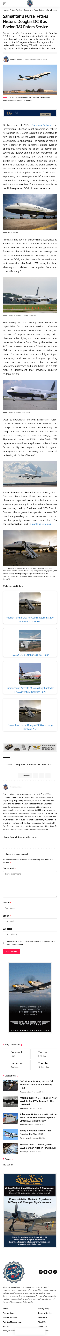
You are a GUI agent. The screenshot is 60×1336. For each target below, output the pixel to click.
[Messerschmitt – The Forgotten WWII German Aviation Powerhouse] (10, 1148)
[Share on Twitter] (24, 1331)
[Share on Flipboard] (41, 775)
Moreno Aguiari (16, 59)
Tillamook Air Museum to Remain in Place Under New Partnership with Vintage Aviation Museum (38, 1117)
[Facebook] (53, 787)
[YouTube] (56, 787)
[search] (55, 3)
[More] (42, 1331)
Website (7, 928)
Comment (9, 868)
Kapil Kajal (24, 1108)
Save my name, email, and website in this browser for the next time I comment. (31, 943)
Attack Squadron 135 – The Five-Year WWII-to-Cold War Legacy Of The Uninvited (38, 1101)
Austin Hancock (25, 1138)
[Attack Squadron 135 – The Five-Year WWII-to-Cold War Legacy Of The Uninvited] (10, 1101)
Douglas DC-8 (21, 764)
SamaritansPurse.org (40, 524)
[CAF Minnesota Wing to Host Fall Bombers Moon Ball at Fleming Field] (10, 1085)
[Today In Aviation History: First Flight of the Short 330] (10, 1134)
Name (7, 902)
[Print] (36, 1331)
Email (7, 915)
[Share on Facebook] (18, 1331)
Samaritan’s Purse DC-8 (40, 764)
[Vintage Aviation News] (30, 3)
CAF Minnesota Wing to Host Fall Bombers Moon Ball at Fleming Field (37, 1084)
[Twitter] (43, 1054)
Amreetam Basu (25, 1092)
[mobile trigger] (5, 3)
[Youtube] (43, 1065)
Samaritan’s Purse (42, 125)
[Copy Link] (30, 1331)
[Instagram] (16, 1065)
